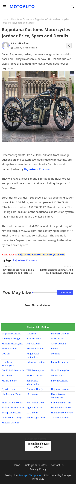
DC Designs (32, 394)
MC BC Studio (9, 380)
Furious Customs (59, 380)
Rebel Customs (9, 348)
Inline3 (54, 348)
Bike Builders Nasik (61, 407)
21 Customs (7, 375)
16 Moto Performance (13, 407)
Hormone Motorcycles (62, 412)
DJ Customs (32, 412)
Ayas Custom (8, 389)
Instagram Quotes (35, 465)
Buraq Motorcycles (11, 412)
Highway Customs (60, 389)
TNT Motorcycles (35, 370)
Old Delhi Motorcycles (13, 370)
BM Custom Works (11, 394)
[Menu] (5, 6)
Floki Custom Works (12, 402)
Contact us (57, 465)
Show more (65, 292)
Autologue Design (11, 338)
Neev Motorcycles (60, 370)
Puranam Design (35, 389)
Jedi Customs (33, 343)
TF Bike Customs (60, 417)
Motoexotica (57, 375)
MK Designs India (36, 417)
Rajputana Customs (21, 19)
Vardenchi (31, 333)
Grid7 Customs (58, 343)
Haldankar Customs (36, 362)
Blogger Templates (30, 475)
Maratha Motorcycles (12, 343)
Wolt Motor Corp (35, 402)
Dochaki (6, 353)
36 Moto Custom (35, 375)
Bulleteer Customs (60, 333)
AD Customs (57, 338)
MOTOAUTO (22, 6)
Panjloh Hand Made (61, 402)
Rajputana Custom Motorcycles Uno (41, 254)
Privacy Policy (38, 469)
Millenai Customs (10, 422)
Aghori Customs (35, 407)
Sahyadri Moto (34, 338)
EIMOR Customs (35, 348)
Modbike (55, 353)
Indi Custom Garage (12, 417)
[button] (72, 6)
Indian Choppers (59, 362)
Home (5, 19)
